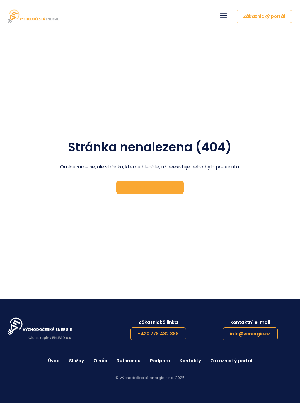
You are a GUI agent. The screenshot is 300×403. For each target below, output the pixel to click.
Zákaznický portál (231, 361)
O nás (100, 361)
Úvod (54, 361)
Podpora (160, 361)
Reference (129, 361)
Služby (76, 361)
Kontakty (190, 361)
